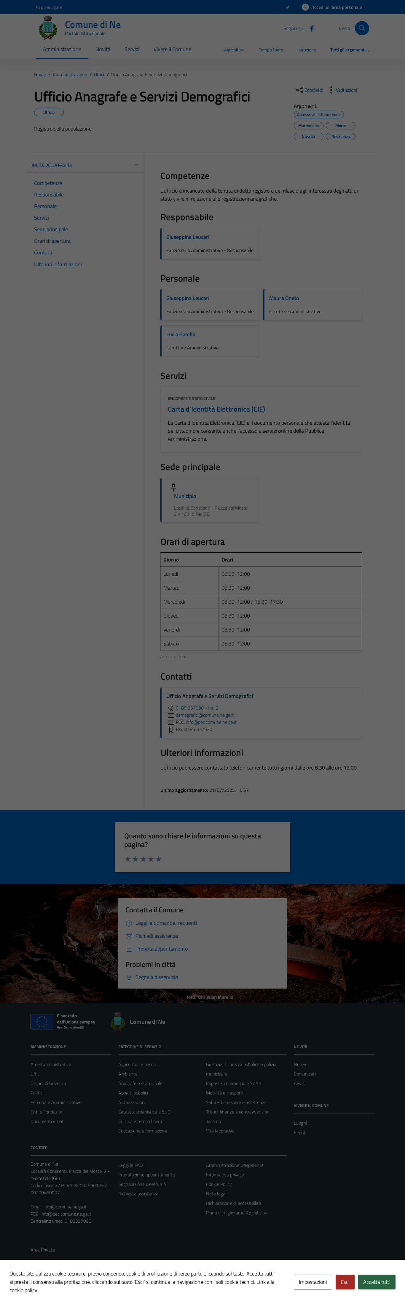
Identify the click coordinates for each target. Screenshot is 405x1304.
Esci (345, 1282)
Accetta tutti (376, 1282)
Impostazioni (313, 1282)
